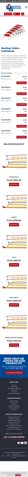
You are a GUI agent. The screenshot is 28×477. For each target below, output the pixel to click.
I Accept (18, 475)
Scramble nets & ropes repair (14, 429)
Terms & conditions (14, 408)
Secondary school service (14, 420)
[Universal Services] (14, 7)
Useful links (14, 390)
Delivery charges (14, 401)
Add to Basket (21, 82)
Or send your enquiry (14, 373)
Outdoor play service (14, 418)
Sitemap (9, 455)
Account (8, 13)
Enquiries (14, 404)
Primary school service (14, 417)
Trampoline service (14, 424)
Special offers (14, 386)
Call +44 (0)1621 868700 (14, 437)
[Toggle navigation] (25, 7)
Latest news (14, 392)
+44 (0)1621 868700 (22, 1)
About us (14, 385)
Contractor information (14, 393)
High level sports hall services (14, 425)
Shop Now (14, 184)
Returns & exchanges (14, 406)
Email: (3, 1)
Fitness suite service (14, 427)
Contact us (14, 409)
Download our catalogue (14, 388)
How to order (14, 402)
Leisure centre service (14, 422)
